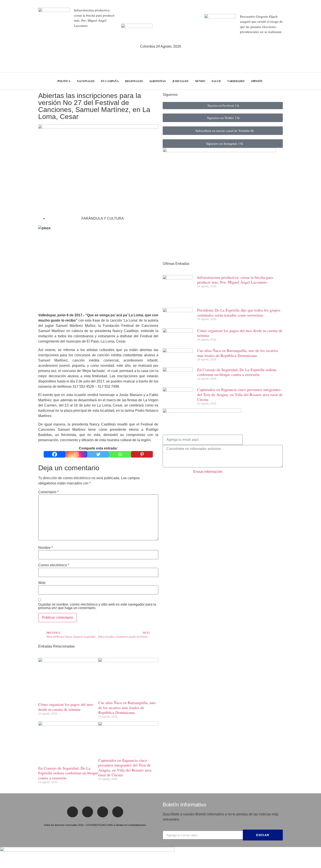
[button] (309, 81)
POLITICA (63, 81)
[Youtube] (117, 811)
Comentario (48, 492)
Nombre (45, 547)
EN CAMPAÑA (110, 81)
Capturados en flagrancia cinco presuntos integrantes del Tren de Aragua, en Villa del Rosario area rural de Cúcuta (124, 768)
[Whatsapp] (120, 454)
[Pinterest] (142, 454)
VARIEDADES (236, 81)
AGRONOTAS (157, 81)
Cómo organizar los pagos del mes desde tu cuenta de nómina (65, 707)
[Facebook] (55, 454)
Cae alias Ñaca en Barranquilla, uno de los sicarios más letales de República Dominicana (126, 707)
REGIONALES (134, 81)
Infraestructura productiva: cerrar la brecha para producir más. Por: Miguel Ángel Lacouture (235, 280)
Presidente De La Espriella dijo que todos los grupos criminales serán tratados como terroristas (238, 312)
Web (41, 583)
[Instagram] (76, 454)
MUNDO (200, 81)
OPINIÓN (256, 81)
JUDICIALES (180, 81)
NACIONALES (85, 81)
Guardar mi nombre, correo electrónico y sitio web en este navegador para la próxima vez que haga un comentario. (97, 606)
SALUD (216, 81)
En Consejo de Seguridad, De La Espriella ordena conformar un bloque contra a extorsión (68, 772)
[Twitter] (98, 454)
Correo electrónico (53, 565)
